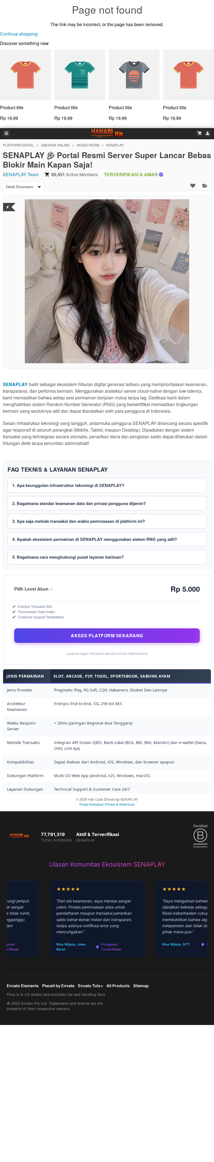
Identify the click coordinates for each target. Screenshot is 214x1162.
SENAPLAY (115, 145)
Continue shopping (19, 34)
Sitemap (141, 985)
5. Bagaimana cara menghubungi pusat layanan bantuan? (68, 557)
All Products (118, 985)
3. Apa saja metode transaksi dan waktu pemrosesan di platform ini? (78, 521)
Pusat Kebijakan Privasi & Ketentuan (107, 804)
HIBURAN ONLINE (55, 145)
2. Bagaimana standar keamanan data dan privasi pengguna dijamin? (79, 503)
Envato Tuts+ (90, 985)
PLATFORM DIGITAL (18, 145)
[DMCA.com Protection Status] (7, 203)
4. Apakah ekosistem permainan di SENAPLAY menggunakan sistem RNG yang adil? (94, 539)
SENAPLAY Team (20, 174)
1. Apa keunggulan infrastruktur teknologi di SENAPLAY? (68, 485)
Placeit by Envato (58, 985)
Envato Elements (23, 985)
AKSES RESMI (88, 145)
